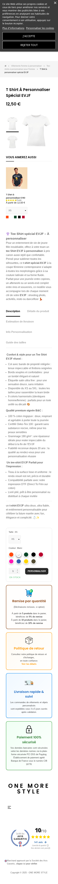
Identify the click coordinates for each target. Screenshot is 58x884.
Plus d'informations (13, 28)
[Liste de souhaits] (23, 169)
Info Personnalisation (19, 332)
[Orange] (11, 554)
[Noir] (33, 554)
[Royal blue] (18, 561)
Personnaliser (37, 571)
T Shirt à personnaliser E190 (15, 196)
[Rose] (11, 561)
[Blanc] (18, 554)
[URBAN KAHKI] (33, 561)
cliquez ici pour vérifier (26, 864)
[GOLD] (26, 561)
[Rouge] (41, 554)
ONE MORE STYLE (29, 789)
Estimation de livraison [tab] (20, 321)
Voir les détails (29, 664)
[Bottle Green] (26, 554)
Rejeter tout (29, 45)
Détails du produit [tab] (38, 311)
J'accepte (29, 36)
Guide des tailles (16, 342)
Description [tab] (13, 311)
